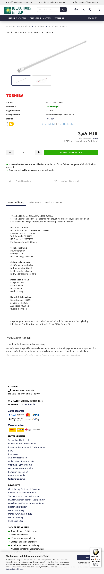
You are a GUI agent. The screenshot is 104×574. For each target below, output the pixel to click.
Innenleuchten (16, 18)
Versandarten (16, 425)
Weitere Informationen (87, 563)
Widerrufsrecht (15, 461)
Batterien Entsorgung (18, 472)
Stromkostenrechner (17, 496)
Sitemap (19, 517)
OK (87, 557)
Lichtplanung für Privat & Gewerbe (24, 489)
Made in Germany (16, 510)
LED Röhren (38, 503)
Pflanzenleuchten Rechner (20, 500)
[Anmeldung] (83, 9)
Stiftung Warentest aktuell (20, 514)
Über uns (12, 475)
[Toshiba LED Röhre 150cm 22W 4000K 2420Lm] (52, 55)
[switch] (95, 564)
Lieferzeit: (11, 106)
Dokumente (34, 202)
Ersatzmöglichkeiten (17, 507)
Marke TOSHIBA (53, 202)
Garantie (21, 475)
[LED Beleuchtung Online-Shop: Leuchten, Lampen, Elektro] (18, 10)
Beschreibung (16, 202)
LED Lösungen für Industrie (20, 503)
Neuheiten (18, 521)
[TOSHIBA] (14, 95)
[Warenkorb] (98, 9)
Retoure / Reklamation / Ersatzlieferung (26, 447)
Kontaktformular (28, 404)
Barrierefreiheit (20, 458)
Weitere (59, 18)
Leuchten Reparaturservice (20, 468)
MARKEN (93, 18)
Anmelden (75, 355)
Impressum (13, 454)
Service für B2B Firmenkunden (22, 443)
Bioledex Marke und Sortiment (22, 492)
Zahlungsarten (16, 410)
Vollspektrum (39, 500)
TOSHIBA (50, 119)
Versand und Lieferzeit (18, 440)
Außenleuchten (40, 18)
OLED (10, 521)
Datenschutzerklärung (14, 569)
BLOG (10, 451)
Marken (11, 517)
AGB (10, 458)
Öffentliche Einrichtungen (20, 465)
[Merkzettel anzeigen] (90, 9)
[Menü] (99, 548)
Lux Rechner (33, 496)
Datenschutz (28, 461)
